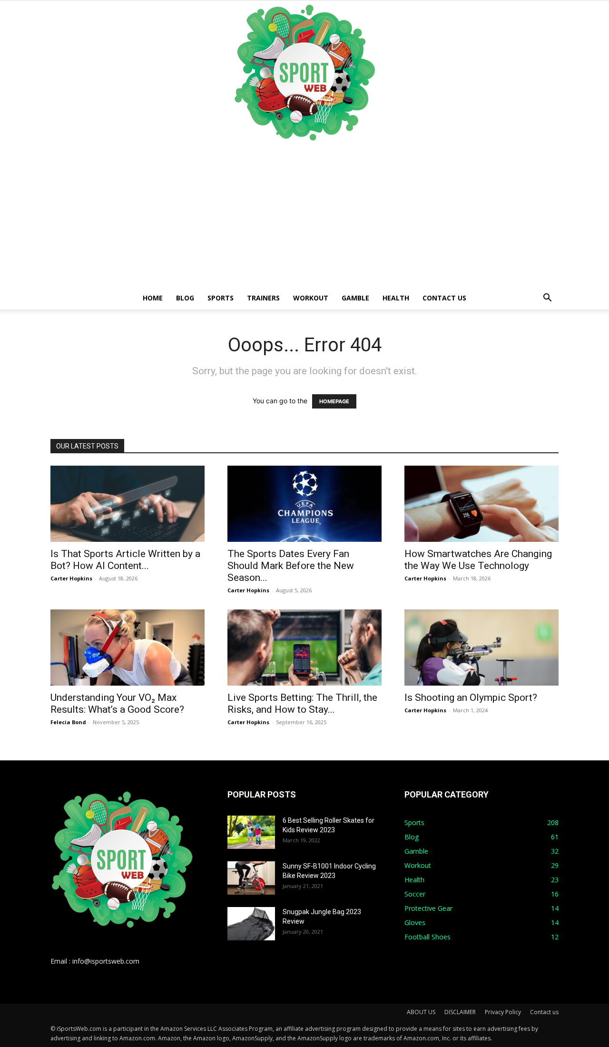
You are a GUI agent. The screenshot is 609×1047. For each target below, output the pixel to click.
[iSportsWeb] (304, 72)
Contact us (444, 297)
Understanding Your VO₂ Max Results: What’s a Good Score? (117, 703)
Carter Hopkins (71, 578)
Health (396, 297)
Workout (310, 297)
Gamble (355, 297)
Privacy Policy (503, 1012)
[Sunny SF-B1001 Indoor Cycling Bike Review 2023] (251, 878)
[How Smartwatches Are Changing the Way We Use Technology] (481, 504)
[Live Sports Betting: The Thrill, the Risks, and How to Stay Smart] (304, 647)
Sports (220, 297)
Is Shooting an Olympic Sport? (470, 697)
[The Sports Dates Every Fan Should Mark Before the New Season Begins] (304, 504)
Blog (185, 297)
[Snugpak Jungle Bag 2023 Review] (251, 923)
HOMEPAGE (334, 401)
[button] (547, 298)
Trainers (263, 297)
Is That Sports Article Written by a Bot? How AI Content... (125, 559)
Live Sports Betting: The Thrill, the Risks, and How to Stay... (302, 703)
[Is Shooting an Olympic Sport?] (481, 647)
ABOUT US (421, 1012)
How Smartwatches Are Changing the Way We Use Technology (478, 559)
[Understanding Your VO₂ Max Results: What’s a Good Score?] (127, 647)
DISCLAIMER (460, 1012)
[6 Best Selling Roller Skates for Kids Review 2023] (251, 832)
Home (153, 297)
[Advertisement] (304, 215)
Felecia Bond (68, 722)
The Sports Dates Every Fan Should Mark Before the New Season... (290, 565)
